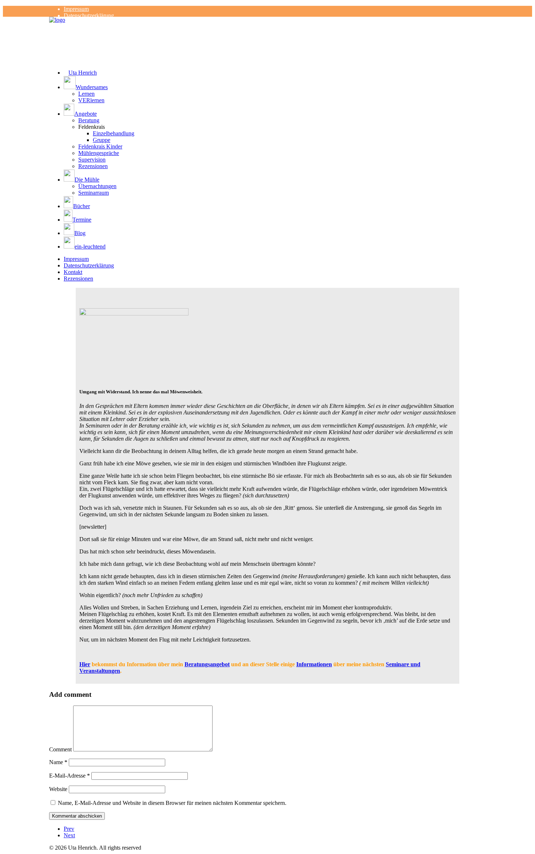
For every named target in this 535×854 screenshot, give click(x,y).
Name (58, 762)
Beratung (88, 120)
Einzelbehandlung (113, 133)
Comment (60, 749)
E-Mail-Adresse (69, 775)
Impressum (76, 9)
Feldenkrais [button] (91, 127)
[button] (275, 83)
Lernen (86, 94)
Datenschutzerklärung (89, 15)
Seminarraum (93, 193)
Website (58, 789)
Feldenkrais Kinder (100, 146)
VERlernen (91, 100)
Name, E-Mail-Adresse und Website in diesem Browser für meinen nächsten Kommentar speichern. (172, 803)
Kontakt (73, 272)
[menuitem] (275, 9)
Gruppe (101, 140)
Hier (84, 664)
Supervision (92, 159)
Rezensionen (93, 166)
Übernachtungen (97, 186)
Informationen (314, 664)
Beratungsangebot (207, 664)
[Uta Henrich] (267, 31)
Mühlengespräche (98, 153)
